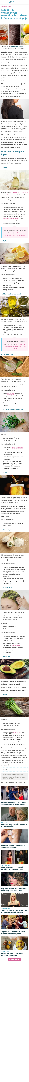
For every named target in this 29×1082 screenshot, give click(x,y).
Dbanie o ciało (5, 951)
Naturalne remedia (6, 6)
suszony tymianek (17, 447)
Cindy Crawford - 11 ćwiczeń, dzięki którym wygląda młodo (12, 868)
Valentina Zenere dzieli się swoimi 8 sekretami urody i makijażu (14, 911)
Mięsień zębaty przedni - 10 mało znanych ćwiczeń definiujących (13, 804)
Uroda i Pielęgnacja (6, 844)
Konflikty (4, 822)
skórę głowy (15, 645)
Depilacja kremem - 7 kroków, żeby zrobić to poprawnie (14, 847)
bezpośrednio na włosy (11, 218)
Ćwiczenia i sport (6, 801)
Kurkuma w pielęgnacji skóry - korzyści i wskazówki (12, 954)
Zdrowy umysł (5, 930)
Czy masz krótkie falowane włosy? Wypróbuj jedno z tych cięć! (14, 890)
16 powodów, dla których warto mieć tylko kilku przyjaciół (13, 933)
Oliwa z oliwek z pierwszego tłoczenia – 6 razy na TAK (15, 346)
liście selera (17, 733)
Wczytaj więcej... (14, 959)
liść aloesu (10, 393)
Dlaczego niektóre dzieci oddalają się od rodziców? (14, 825)
